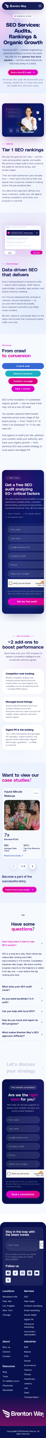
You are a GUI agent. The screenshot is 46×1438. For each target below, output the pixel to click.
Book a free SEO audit (21, 72)
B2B (26, 1347)
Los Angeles (9, 1306)
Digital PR (28, 1319)
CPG (26, 1356)
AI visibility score (11, 1381)
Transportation (31, 1397)
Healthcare (29, 1379)
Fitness (27, 1374)
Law (26, 1388)
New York (7, 1310)
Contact (6, 1356)
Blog (5, 1372)
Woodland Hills (10, 1296)
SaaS (26, 1392)
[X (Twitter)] (8, 1280)
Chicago (6, 1315)
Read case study (16, 855)
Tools (5, 1376)
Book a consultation (23, 1194)
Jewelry (28, 1383)
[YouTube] (36, 1273)
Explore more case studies (17, 889)
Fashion (28, 1370)
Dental (27, 1361)
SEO (26, 1296)
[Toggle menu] (40, 5)
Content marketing (33, 1306)
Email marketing (32, 1310)
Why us (6, 1347)
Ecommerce (30, 1365)
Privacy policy (17, 1257)
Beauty (27, 1351)
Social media (30, 1315)
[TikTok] (15, 1273)
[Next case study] (32, 866)
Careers (6, 1351)
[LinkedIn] (29, 1273)
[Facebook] (8, 1273)
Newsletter (8, 1390)
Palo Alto (7, 1301)
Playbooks (8, 1385)
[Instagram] (22, 1273)
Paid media (29, 1301)
